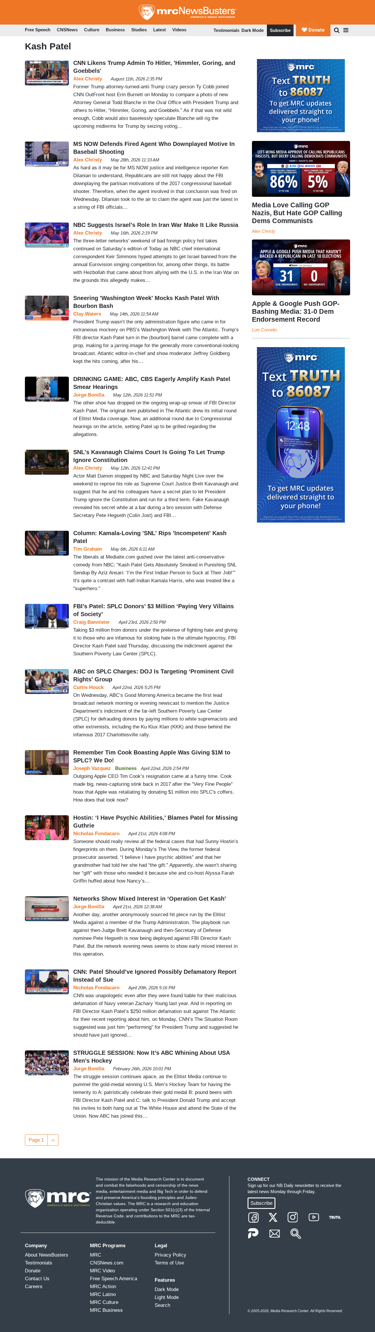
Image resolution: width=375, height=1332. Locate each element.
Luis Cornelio (264, 329)
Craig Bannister (91, 622)
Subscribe (280, 30)
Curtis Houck (88, 687)
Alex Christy (87, 79)
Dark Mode (252, 30)
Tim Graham (87, 549)
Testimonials (226, 30)
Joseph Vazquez (92, 768)
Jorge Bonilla (88, 395)
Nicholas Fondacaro (96, 833)
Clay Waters (87, 314)
